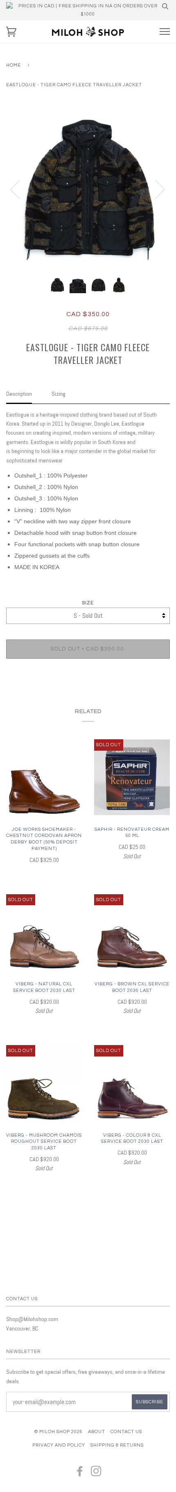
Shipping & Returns (117, 1445)
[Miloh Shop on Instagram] (96, 1474)
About (96, 1431)
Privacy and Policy (58, 1445)
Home (13, 65)
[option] (88, 189)
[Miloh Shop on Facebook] (80, 1474)
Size (88, 603)
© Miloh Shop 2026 (58, 1431)
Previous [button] (20, 189)
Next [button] (155, 189)
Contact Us (126, 1431)
